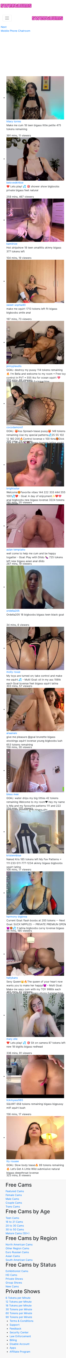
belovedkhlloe (14, 182)
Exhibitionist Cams (17, 1271)
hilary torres (13, 121)
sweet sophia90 (16, 304)
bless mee (12, 794)
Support (15, 1324)
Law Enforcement (20, 1336)
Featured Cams (15, 1191)
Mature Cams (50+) (17, 1233)
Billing (13, 1340)
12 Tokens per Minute (19, 1301)
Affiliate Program (20, 1351)
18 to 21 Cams (14, 1221)
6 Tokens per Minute (18, 1297)
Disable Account (19, 1344)
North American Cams (19, 1244)
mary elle (11, 1038)
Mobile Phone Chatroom (15, 30)
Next (4, 27)
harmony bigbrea (16, 916)
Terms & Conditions (21, 1320)
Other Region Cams (17, 1248)
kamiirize (11, 243)
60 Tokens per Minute (19, 1313)
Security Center (19, 1332)
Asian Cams (13, 1256)
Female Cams (14, 1195)
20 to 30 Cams (15, 1225)
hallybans (12, 977)
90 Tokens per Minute (19, 1317)
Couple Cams (14, 1202)
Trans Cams (13, 1206)
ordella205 (13, 610)
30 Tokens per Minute (19, 1309)
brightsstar (13, 488)
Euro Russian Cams (17, 1252)
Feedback (15, 1328)
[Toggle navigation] (7, 18)
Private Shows (14, 1278)
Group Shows (14, 1282)
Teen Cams (12, 1217)
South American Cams (19, 1259)
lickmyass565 (14, 1100)
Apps (13, 1347)
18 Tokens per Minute (19, 1305)
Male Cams (12, 1198)
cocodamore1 (14, 427)
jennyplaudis (13, 366)
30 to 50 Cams (15, 1229)
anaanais (11, 733)
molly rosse (13, 671)
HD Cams (11, 1274)
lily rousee (12, 1161)
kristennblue (13, 855)
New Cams (12, 1286)
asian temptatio (15, 549)
